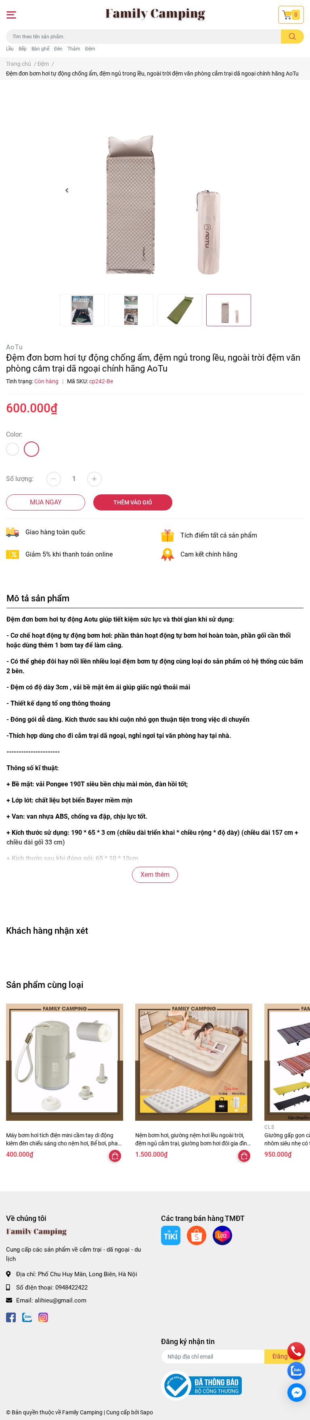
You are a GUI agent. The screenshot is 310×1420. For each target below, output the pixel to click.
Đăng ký (284, 1356)
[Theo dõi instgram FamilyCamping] (43, 1317)
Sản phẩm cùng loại (45, 984)
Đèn (58, 49)
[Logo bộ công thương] (201, 1385)
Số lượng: (20, 479)
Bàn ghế (40, 49)
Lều (10, 49)
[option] (155, 190)
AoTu (14, 347)
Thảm (73, 49)
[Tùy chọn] (115, 1156)
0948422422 (71, 1287)
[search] (292, 36)
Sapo (146, 1412)
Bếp (23, 49)
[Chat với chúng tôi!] (296, 1392)
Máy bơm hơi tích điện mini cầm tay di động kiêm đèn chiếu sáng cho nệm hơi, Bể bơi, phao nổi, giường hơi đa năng (63, 1143)
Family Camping (82, 1412)
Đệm (90, 49)
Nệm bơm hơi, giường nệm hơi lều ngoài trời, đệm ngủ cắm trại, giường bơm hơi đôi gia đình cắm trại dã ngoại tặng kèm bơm (192, 1143)
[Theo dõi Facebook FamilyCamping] (11, 1317)
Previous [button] (66, 190)
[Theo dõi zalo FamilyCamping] (27, 1317)
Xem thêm (155, 874)
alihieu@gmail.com (60, 1300)
